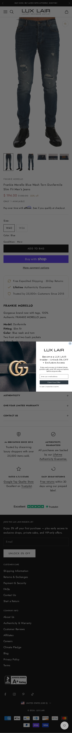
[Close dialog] (70, 343)
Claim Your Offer (54, 382)
